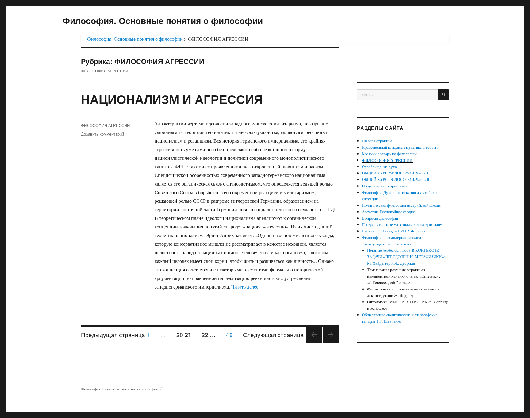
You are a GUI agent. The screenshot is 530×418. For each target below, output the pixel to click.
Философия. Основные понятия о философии (163, 20)
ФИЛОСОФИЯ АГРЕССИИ (105, 125)
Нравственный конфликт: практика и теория (400, 147)
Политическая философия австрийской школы (401, 205)
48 (231, 334)
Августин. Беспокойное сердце (388, 211)
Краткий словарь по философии (389, 153)
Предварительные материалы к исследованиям (402, 224)
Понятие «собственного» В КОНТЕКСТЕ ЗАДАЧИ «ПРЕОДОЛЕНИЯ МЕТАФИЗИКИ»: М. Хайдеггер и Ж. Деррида (406, 256)
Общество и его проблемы (384, 186)
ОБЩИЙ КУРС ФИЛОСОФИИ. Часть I (395, 173)
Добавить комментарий (102, 134)
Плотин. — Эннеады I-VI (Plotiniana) (393, 231)
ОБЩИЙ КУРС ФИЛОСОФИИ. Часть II (395, 179)
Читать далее (244, 286)
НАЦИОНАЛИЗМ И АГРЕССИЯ (172, 99)
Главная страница (377, 141)
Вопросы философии (380, 218)
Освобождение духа (379, 166)
